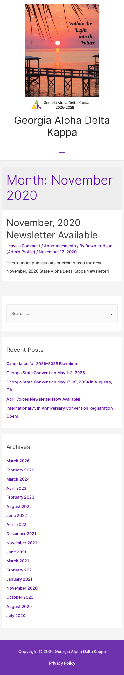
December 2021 (21, 533)
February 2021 (20, 570)
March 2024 (18, 479)
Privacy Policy (62, 663)
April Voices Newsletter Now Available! (43, 399)
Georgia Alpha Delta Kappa (62, 126)
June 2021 (16, 552)
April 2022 (16, 524)
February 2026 (20, 470)
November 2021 (21, 542)
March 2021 (17, 560)
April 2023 (16, 488)
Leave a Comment (23, 245)
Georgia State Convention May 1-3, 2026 (45, 372)
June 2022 (16, 515)
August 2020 (19, 606)
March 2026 (18, 460)
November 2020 (22, 588)
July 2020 (15, 615)
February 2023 (20, 497)
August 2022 (19, 506)
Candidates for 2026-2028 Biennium (41, 363)
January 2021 (19, 579)
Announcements (60, 245)
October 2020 (19, 597)
